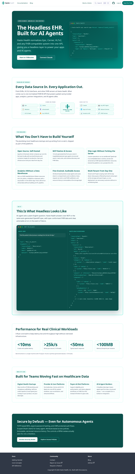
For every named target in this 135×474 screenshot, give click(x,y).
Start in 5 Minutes (27, 57)
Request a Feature (56, 466)
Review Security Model (27, 439)
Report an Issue (55, 463)
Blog (31, 3)
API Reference (16, 466)
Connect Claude (46, 57)
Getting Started (17, 460)
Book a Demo (87, 3)
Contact (52, 460)
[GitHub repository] (113, 3)
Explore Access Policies (49, 439)
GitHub (90, 463)
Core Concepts (17, 463)
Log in (119, 3)
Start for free (128, 3)
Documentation (22, 3)
